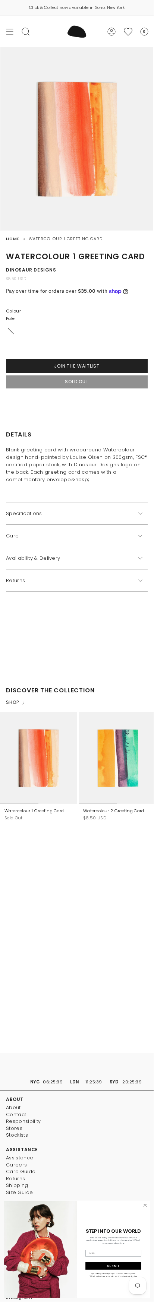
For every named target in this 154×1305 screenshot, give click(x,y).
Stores (14, 1128)
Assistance (19, 1158)
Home (13, 239)
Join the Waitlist (77, 366)
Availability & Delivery (33, 558)
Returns (15, 580)
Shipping (17, 1185)
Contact (16, 1114)
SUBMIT (113, 1266)
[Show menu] (9, 31)
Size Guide (19, 1192)
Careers (16, 1165)
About (13, 1107)
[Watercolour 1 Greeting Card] (38, 758)
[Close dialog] (145, 1205)
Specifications (24, 513)
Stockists (17, 1135)
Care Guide (20, 1171)
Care (12, 535)
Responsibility (23, 1121)
